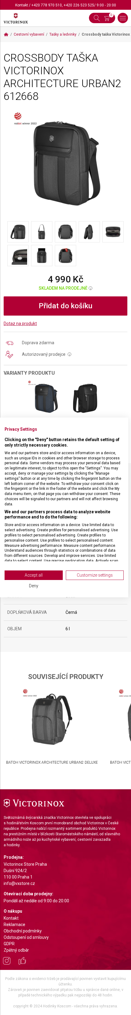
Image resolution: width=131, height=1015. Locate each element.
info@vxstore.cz (19, 883)
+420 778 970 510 (46, 5)
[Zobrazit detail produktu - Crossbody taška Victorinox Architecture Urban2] (46, 398)
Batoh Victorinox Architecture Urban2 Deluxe (52, 762)
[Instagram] (6, 961)
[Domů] (6, 34)
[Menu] (123, 18)
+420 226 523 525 (79, 5)
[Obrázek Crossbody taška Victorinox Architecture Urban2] (65, 163)
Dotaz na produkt (20, 323)
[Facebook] (22, 961)
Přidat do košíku (65, 306)
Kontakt (21, 5)
